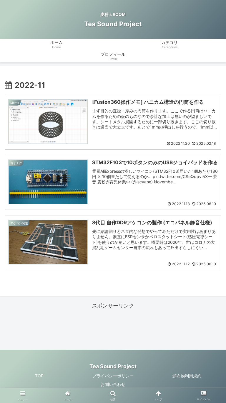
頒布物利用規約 (186, 375)
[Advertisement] (113, 323)
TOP (39, 375)
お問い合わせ (113, 384)
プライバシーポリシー (113, 375)
